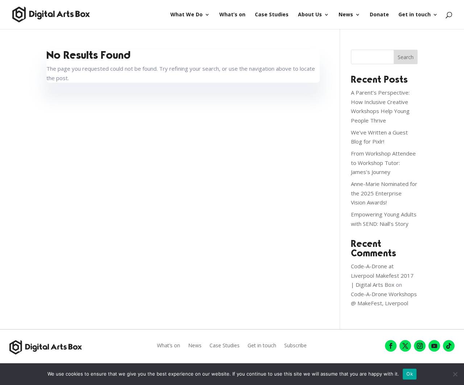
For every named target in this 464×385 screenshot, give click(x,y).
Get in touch (414, 15)
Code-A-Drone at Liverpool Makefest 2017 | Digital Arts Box (382, 275)
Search (406, 57)
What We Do (186, 15)
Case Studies (272, 15)
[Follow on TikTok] (449, 346)
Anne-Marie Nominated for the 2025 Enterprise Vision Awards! (384, 193)
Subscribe (295, 346)
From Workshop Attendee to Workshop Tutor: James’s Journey (383, 162)
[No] (455, 374)
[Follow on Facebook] (391, 346)
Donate (379, 15)
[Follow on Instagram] (420, 346)
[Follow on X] (405, 346)
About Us (310, 15)
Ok (409, 374)
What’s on (232, 15)
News (346, 15)
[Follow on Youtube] (434, 346)
